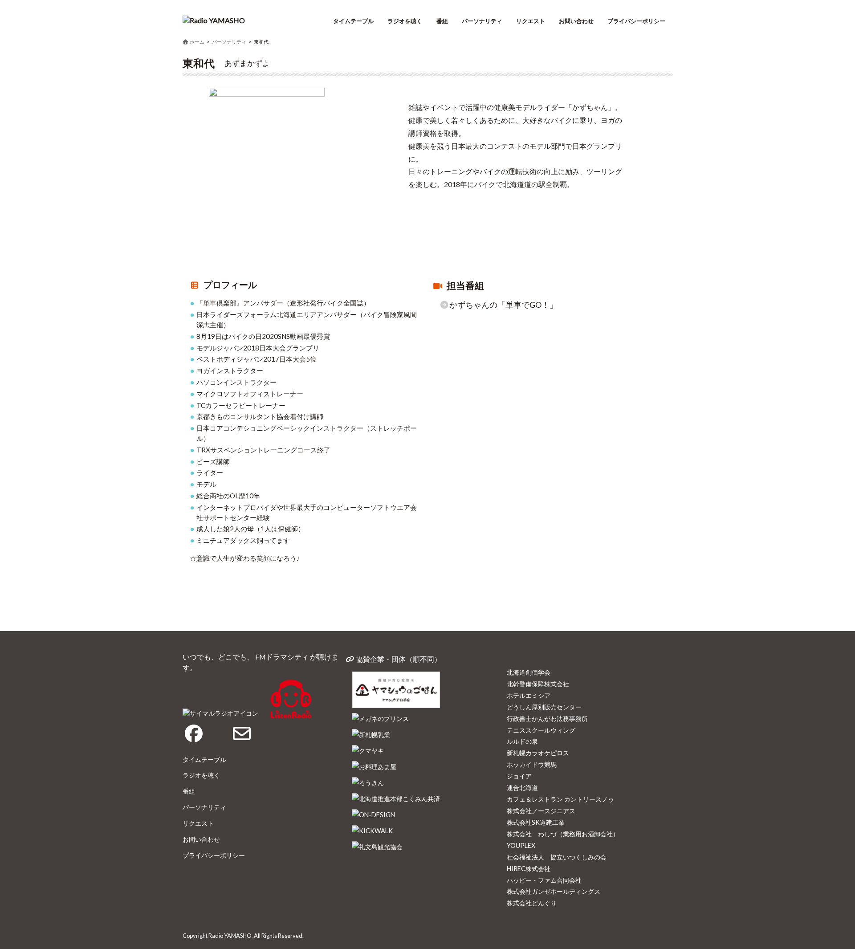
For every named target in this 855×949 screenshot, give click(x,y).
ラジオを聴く (404, 20)
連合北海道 (522, 787)
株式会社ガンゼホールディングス (553, 891)
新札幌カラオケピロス (538, 753)
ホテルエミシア (528, 695)
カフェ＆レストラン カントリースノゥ (560, 799)
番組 (442, 20)
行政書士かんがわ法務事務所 (547, 718)
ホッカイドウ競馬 (532, 764)
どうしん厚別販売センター (544, 707)
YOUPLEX (521, 845)
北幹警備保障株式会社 (538, 684)
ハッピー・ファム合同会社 (544, 880)
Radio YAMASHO (230, 935)
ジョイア (519, 776)
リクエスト (530, 20)
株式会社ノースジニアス (541, 811)
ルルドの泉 (522, 741)
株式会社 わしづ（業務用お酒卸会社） (563, 834)
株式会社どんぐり (532, 903)
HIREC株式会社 (528, 868)
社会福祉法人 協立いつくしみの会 (557, 857)
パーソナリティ (482, 20)
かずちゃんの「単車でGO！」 (503, 305)
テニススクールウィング (541, 730)
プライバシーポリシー (636, 20)
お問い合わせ (576, 20)
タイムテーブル (353, 20)
